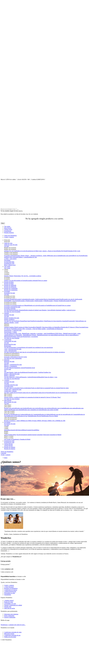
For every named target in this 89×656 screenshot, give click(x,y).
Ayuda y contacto (9, 237)
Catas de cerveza (26, 352)
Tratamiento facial (30, 367)
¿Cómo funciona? (9, 587)
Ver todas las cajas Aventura (11, 399)
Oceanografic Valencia (74, 321)
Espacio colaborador (9, 617)
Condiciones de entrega (10, 590)
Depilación (35, 377)
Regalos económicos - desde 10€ (40, 255)
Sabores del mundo (26, 347)
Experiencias (7, 231)
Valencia (19, 430)
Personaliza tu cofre (9, 593)
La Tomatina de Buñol (24, 439)
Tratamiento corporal (19, 367)
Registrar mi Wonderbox (11, 588)
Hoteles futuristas (56, 310)
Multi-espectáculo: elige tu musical (64, 335)
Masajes (11, 367)
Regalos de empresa (9, 447)
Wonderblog (7, 594)
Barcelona (11, 430)
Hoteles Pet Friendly (62, 251)
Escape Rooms (23, 336)
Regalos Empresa (9, 232)
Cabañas (36, 310)
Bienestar (6, 360)
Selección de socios (9, 608)
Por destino (7, 422)
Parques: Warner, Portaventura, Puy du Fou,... (16, 276)
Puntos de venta (8, 602)
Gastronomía (7, 339)
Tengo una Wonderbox (10, 235)
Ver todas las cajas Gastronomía (13, 358)
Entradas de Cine (32, 257)
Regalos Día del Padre (38, 416)
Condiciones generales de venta (12, 632)
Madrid (6, 430)
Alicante (33, 430)
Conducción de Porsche (43, 392)
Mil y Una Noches (14, 300)
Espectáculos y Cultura (10, 330)
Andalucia (11, 434)
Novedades (7, 260)
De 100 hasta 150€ (45, 420)
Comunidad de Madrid (55, 434)
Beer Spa (48, 372)
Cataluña (29, 434)
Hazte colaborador (9, 615)
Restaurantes (7, 344)
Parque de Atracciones (53, 321)
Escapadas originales (10, 255)
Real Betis (61, 327)
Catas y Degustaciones (10, 349)
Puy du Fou (12, 321)
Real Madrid (36, 327)
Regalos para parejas (67, 255)
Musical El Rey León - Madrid (17, 333)
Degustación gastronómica (38, 352)
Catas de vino (18, 352)
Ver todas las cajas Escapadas (12, 311)
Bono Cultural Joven (10, 265)
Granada (28, 430)
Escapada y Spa (33, 299)
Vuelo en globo (35, 388)
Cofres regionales (13, 257)
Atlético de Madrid (53, 327)
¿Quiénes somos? (9, 600)
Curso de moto (59, 392)
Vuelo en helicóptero (25, 388)
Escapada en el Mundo (22, 305)
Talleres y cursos (22, 257)
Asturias (34, 434)
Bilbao (37, 430)
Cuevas (73, 310)
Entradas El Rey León (74, 251)
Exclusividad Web (9, 262)
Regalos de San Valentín (25, 416)
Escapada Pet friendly (70, 300)
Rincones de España (55, 305)
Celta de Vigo (9, 329)
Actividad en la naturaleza (26, 397)
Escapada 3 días (32, 300)
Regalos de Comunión (72, 414)
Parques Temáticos (9, 318)
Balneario (25, 372)
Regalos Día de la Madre (51, 416)
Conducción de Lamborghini (29, 392)
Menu (2, 223)
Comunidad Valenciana (42, 434)
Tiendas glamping (19, 310)
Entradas (6, 313)
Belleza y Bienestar (9, 374)
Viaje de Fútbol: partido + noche (41, 329)
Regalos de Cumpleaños (10, 288)
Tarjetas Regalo (8, 444)
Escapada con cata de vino (69, 299)
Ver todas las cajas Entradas (11, 338)
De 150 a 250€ (54, 420)
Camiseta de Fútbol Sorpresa (25, 327)
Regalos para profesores (45, 408)
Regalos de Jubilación (10, 285)
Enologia (11, 352)
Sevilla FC (67, 327)
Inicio (5, 457)
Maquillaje (41, 377)
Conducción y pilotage (10, 389)
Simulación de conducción (70, 392)
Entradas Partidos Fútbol (11, 327)
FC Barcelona (44, 327)
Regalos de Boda (9, 282)
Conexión (3, 453)
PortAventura (36, 321)
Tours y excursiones (32, 336)
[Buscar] (18, 209)
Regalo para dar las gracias (59, 414)
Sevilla (15, 430)
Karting (52, 392)
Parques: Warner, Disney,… (23, 255)
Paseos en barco (52, 251)
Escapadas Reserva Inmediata (46, 299)
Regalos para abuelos (17, 409)
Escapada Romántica (10, 299)
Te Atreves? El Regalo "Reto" (52, 397)
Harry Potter (43, 321)
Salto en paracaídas (14, 388)
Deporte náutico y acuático (11, 397)
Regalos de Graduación (20, 414)
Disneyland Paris (28, 321)
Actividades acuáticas (35, 276)
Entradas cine (15, 336)
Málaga (24, 430)
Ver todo (14, 244)
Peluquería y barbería (26, 377)
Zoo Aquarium (63, 321)
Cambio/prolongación (10, 591)
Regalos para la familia (55, 255)
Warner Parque (20, 321)
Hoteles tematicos (29, 310)
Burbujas (11, 310)
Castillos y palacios (66, 310)
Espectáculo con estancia (48, 335)
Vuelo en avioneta (55, 388)
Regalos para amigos (70, 408)
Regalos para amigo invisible (50, 409)
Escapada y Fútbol (42, 300)
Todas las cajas (8, 243)
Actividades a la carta (10, 603)
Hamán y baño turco (14, 372)
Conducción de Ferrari (15, 392)
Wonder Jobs (7, 606)
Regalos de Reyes (14, 416)
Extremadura (23, 434)
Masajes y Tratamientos (10, 364)
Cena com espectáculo (47, 347)
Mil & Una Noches (78, 255)
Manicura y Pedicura (15, 377)
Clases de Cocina (22, 357)
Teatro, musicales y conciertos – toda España (38, 333)
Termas (30, 372)
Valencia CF (73, 327)
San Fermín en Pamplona (11, 439)
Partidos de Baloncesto (56, 329)
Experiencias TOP (9, 263)
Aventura (6, 380)
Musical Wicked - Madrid (34, 335)
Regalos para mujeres (33, 408)
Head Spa (43, 372)
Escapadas (7, 291)
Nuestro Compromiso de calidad (13, 605)
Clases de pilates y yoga (50, 377)
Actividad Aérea (8, 385)
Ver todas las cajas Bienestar (12, 378)
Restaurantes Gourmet (15, 347)
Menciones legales (9, 633)
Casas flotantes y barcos (44, 310)
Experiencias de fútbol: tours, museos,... (37, 251)
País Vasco (17, 434)
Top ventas (7, 226)
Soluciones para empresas (11, 614)
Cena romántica (36, 347)
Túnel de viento (64, 388)
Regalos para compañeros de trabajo (33, 409)
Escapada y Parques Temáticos (55, 300)
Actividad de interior (38, 397)
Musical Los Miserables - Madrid (18, 335)
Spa (5, 369)
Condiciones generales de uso (12, 635)
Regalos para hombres (21, 408)
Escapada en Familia (44, 305)
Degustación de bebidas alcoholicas (55, 352)
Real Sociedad (80, 327)
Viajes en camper (42, 280)
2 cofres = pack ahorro (10, 258)
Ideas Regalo (7, 228)
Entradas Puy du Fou (10, 251)
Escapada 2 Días (23, 300)
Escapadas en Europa (20, 280)
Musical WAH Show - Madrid (59, 333)
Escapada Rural (58, 299)
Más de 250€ (61, 420)
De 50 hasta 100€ (35, 420)
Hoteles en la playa (21, 251)
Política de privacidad (10, 637)
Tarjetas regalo (8, 229)
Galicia (6, 434)
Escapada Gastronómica (22, 299)
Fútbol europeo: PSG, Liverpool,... (23, 329)
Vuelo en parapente (45, 388)
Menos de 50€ (26, 420)
